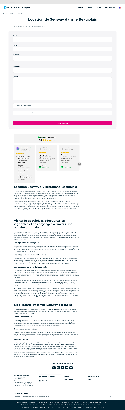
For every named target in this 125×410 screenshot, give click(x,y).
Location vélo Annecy (67, 402)
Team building (68, 379)
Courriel (15, 54)
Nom (14, 36)
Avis (89, 379)
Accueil (80, 7)
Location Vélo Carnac (95, 402)
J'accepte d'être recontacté (25, 113)
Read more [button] (42, 162)
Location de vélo (43, 402)
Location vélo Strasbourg (65, 404)
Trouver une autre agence (10, 2)
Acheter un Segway (45, 407)
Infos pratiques (110, 7)
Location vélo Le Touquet (27, 404)
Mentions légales (56, 407)
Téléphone (16, 66)
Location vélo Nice (52, 404)
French (121, 8)
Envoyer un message (48, 376)
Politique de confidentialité (69, 407)
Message (16, 76)
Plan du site (89, 407)
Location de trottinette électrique (29, 407)
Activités (12, 13)
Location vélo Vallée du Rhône (82, 404)
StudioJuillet (81, 407)
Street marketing (93, 376)
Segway (20, 13)
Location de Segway (97, 404)
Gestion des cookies (99, 407)
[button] (14, 164)
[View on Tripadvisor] (40, 148)
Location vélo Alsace (55, 402)
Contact (105, 402)
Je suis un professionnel (24, 105)
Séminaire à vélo (33, 402)
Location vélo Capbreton (81, 402)
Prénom (15, 45)
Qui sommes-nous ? (21, 402)
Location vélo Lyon (41, 404)
